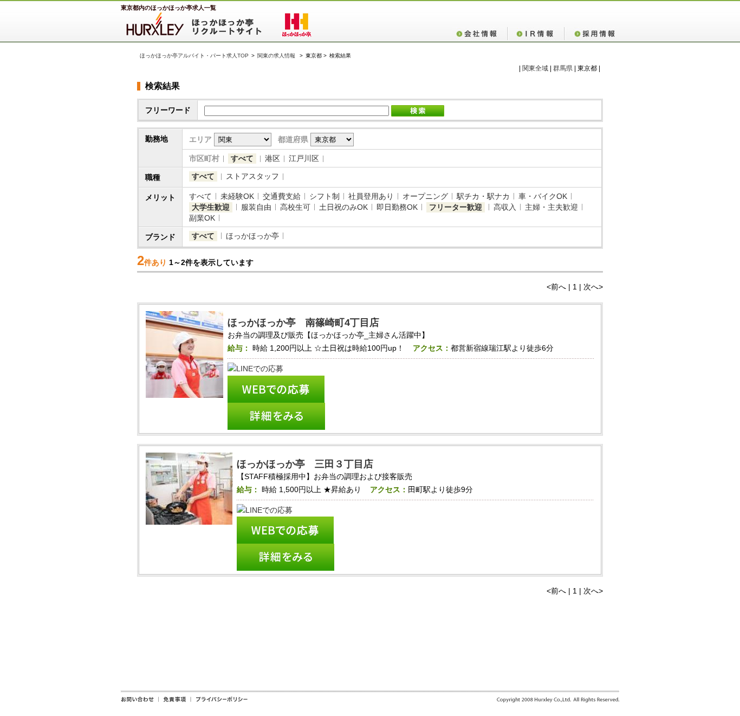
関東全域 (535, 68)
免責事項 (174, 702)
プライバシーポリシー (219, 702)
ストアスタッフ (252, 176)
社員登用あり (371, 196)
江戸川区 (304, 158)
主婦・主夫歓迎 (551, 207)
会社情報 (479, 33)
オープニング (425, 196)
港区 (272, 158)
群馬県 (563, 68)
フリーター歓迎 (455, 207)
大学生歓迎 (211, 207)
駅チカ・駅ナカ (483, 196)
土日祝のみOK (343, 207)
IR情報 (535, 33)
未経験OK (237, 196)
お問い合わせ (139, 702)
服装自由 (256, 207)
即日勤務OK (397, 207)
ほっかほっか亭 (252, 235)
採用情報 (591, 33)
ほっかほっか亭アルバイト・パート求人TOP (194, 56)
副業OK (202, 218)
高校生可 (295, 207)
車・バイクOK (542, 196)
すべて (242, 158)
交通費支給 (282, 196)
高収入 (505, 207)
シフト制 (324, 196)
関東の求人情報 (277, 56)
